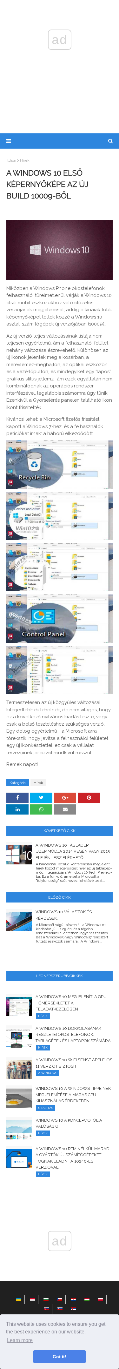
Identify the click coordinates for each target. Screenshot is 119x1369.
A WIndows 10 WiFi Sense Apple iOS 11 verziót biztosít (74, 1063)
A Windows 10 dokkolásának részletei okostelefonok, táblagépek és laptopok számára (73, 1034)
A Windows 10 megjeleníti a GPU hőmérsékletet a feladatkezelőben (71, 1002)
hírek (25, 160)
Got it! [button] (59, 1356)
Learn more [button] (20, 1340)
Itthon (11, 160)
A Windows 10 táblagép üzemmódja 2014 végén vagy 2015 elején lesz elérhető (73, 851)
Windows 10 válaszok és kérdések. (64, 915)
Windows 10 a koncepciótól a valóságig (69, 1123)
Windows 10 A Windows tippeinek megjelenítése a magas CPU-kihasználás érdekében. (73, 1094)
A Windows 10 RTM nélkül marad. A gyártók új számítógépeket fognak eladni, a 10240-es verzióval (73, 1158)
